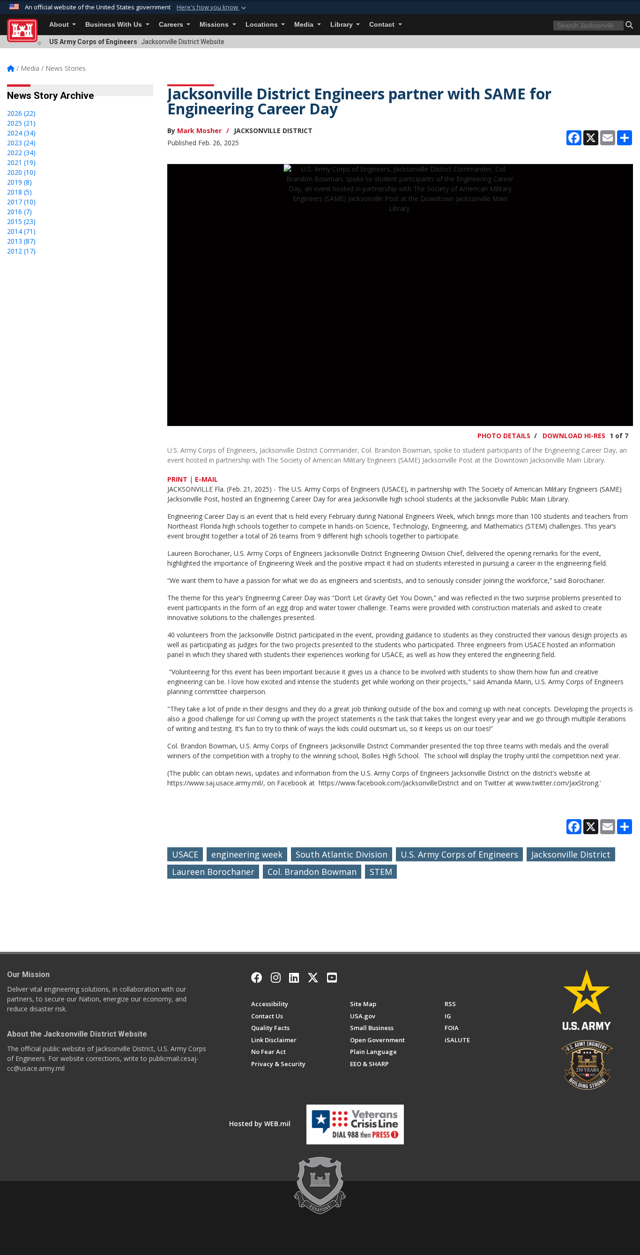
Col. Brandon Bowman (312, 871)
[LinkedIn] (294, 977)
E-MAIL (206, 479)
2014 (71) (21, 231)
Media (304, 24)
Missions (215, 24)
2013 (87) (21, 241)
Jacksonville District (570, 854)
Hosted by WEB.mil (259, 1123)
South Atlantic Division (341, 854)
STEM (381, 871)
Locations (263, 24)
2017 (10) (21, 201)
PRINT (177, 479)
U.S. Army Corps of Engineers (459, 854)
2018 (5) (19, 191)
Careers (172, 24)
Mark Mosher (199, 130)
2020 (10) (21, 172)
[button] (212, 7)
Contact (382, 24)
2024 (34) (21, 132)
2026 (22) (21, 113)
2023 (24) (21, 142)
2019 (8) (19, 182)
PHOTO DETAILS (503, 435)
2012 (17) (21, 251)
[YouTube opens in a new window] (332, 977)
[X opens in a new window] (313, 977)
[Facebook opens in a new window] (256, 977)
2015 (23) (21, 221)
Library (342, 24)
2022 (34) (21, 152)
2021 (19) (21, 162)
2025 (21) (21, 123)
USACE (185, 854)
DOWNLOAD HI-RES (574, 435)
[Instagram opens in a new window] (276, 977)
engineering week (247, 854)
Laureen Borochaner (213, 871)
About (60, 24)
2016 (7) (19, 211)
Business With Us (114, 24)
